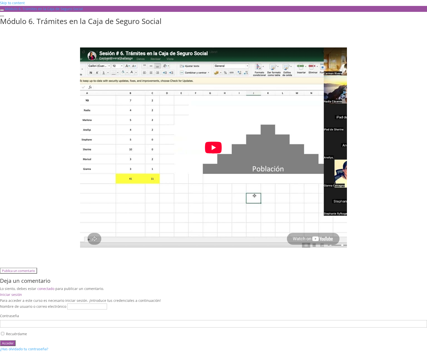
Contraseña (9, 315)
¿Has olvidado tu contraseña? (24, 349)
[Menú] (2, 16)
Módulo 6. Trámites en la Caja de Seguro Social (44, 8)
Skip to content (12, 2)
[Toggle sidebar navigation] (2, 10)
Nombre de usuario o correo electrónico (33, 306)
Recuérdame (16, 333)
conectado (45, 288)
